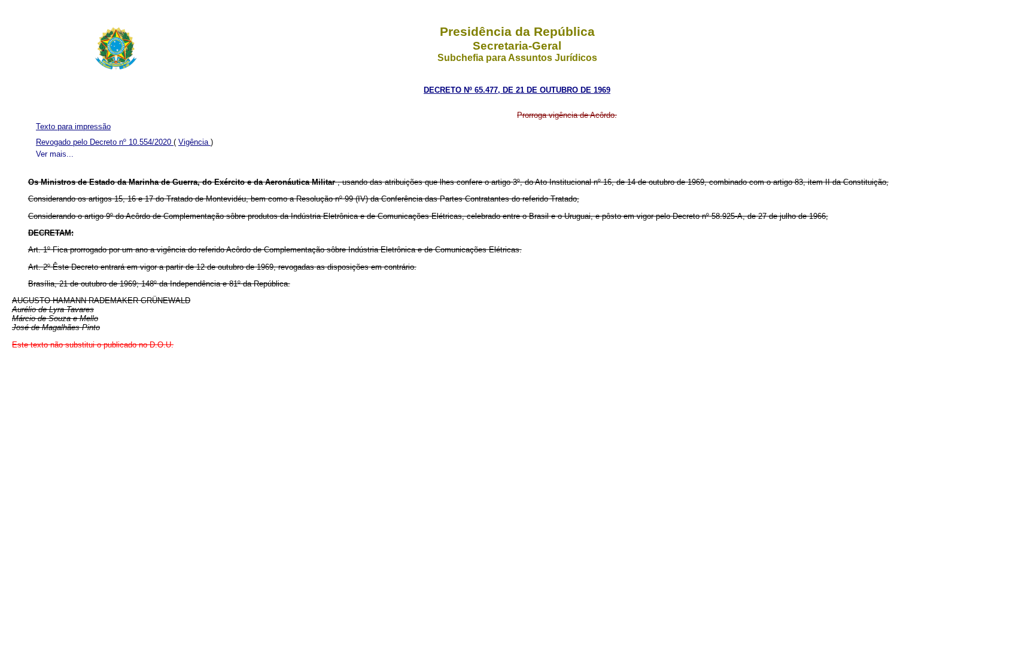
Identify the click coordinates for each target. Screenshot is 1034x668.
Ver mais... (55, 154)
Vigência (194, 142)
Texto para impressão (73, 126)
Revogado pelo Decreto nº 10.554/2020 (105, 142)
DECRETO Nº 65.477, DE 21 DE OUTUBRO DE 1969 (517, 90)
